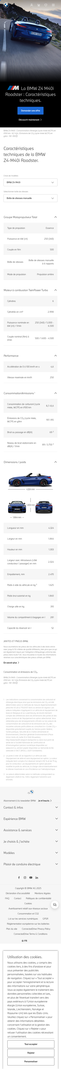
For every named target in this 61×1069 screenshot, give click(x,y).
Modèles (9, 853)
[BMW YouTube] (31, 878)
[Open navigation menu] (53, 5)
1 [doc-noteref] (34, 392)
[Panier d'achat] (39, 5)
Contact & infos (13, 807)
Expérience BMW (15, 819)
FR (25, 940)
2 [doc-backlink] (4, 755)
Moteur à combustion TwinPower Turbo (26, 290)
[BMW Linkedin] (37, 878)
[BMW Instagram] (25, 878)
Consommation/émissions (19, 393)
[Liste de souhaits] (46, 5)
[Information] (16, 136)
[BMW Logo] (6, 5)
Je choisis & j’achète (16, 841)
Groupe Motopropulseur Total (20, 217)
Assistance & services (18, 830)
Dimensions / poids (15, 462)
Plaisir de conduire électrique (22, 864)
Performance (11, 355)
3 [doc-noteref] (53, 432)
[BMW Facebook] (19, 878)
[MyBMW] (32, 5)
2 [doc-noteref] (36, 584)
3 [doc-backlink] (4, 774)
